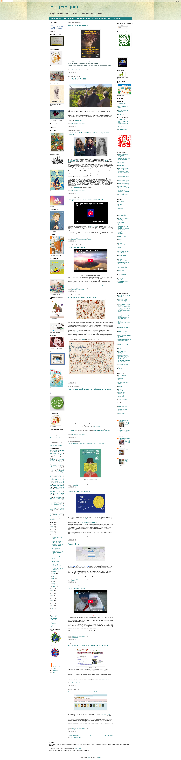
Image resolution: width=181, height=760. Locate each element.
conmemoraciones (74, 289)
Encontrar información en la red (124, 327)
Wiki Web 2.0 (120, 369)
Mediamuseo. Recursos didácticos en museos (123, 250)
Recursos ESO (121, 270)
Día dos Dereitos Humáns (76, 588)
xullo (53, 576)
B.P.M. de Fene (54, 615)
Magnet (83, 339)
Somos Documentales (122, 274)
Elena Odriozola (93, 522)
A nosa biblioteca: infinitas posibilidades (123, 155)
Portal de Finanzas (122, 255)
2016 (52, 593)
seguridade (52, 513)
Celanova (62, 461)
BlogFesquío (64, 6)
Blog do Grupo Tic (121, 105)
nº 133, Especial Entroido (123, 123)
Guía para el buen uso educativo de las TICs (122, 333)
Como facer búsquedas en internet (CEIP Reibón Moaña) (124, 306)
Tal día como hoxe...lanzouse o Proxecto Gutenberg (85, 692)
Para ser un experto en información (122, 352)
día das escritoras (57, 472)
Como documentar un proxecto (124, 304)
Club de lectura (69, 18)
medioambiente (61, 500)
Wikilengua (120, 282)
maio (53, 579)
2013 (52, 598)
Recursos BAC (121, 269)
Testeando (120, 368)
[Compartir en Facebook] (73, 72)
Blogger (99, 757)
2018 (52, 590)
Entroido (60, 491)
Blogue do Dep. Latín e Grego (124, 158)
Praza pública (121, 390)
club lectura (62, 464)
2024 (52, 527)
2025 (52, 526)
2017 (52, 591)
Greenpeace (120, 407)
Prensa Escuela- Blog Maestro (124, 262)
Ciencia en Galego (122, 375)
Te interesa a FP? (121, 278)
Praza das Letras (121, 259)
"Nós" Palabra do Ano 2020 (77, 79)
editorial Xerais (77, 187)
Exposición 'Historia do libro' (123, 168)
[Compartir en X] (72, 72)
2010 (52, 603)
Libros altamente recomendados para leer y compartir (86, 444)
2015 (52, 595)
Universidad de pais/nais (123, 281)
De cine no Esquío (83, 18)
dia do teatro (59, 476)
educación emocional (57, 484)
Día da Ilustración (57, 471)
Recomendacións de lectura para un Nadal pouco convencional (89, 389)
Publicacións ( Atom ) (78, 737)
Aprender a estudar (122, 215)
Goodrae (120, 239)
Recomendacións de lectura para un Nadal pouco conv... (57, 552)
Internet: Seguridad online (123, 344)
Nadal (51, 504)
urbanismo (60, 515)
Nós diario (120, 386)
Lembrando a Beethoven (76, 247)
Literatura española (60, 498)
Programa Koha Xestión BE (123, 191)
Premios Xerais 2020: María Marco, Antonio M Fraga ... (57, 542)
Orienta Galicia (121, 349)
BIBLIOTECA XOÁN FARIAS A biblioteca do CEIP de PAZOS (124, 431)
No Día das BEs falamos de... (124, 183)
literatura (52, 498)
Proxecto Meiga (121, 193)
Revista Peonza (121, 396)
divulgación (53, 478)
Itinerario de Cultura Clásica (123, 172)
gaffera (89, 757)
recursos (62, 509)
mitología (87, 381)
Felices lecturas (122, 448)
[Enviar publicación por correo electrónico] (87, 69)
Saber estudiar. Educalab (123, 364)
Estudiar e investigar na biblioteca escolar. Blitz (122, 329)
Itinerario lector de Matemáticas (124, 180)
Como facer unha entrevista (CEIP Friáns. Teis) (123, 318)
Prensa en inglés (121, 393)
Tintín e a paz (121, 195)
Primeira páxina (121, 190)
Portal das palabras (78, 120)
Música (82, 289)
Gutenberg (109, 714)
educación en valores (74, 637)
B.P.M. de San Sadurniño (56, 619)
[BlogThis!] (70, 72)
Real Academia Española (123, 266)
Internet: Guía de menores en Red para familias (124, 343)
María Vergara (55, 670)
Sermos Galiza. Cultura (122, 399)
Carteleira (120, 161)
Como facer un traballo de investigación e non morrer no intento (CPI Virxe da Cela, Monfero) (124, 315)
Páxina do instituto (121, 114)
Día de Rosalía (58, 475)
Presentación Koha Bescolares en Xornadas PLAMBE (124, 188)
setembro (54, 574)
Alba (53, 663)
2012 (52, 600)
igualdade (61, 496)
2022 (52, 531)
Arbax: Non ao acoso (122, 297)
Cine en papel (121, 162)
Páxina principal (56, 18)
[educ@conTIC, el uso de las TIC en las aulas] (53, 392)
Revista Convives (121, 413)
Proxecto (104, 714)
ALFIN (55, 451)
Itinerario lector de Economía (123, 176)
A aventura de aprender (122, 214)
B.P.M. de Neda (54, 618)
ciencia (58, 462)
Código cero (120, 376)
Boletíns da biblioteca (122, 159)
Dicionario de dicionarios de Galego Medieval (123, 229)
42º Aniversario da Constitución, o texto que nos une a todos (88, 645)
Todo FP (120, 279)
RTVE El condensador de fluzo (124, 360)
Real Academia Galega (122, 267)
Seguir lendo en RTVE (72, 677)
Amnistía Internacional (122, 404)
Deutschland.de (95, 285)
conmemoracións (53, 469)
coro (61, 469)
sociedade (73, 124)
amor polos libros (55, 453)
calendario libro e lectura (54, 461)
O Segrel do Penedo (123, 458)
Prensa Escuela (121, 353)
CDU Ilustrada (121, 222)
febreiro (54, 584)
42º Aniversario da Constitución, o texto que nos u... (57, 565)
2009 (52, 605)
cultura (81, 239)
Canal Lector (120, 220)
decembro (54, 535)
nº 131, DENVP (121, 126)
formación (58, 494)
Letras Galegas (57, 497)
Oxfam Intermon (121, 410)
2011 (52, 601)
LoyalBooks (120, 208)
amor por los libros (74, 381)
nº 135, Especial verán (122, 119)
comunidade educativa (57, 465)
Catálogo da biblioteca (122, 109)
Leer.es (119, 247)
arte (63, 456)
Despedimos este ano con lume (78, 25)
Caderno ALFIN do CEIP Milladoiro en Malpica (123, 300)
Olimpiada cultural (60, 505)
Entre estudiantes (121, 381)
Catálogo (117, 18)
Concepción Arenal (93, 226)
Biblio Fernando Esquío (57, 666)
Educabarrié (120, 233)
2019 (52, 588)
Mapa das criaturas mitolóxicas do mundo (82, 297)
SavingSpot (76, 331)
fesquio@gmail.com (77, 748)
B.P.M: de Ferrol (54, 613)
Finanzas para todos (122, 237)
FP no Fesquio (121, 112)
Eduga (119, 379)
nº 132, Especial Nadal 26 (123, 125)
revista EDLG (56, 510)
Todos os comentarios (123, 27)
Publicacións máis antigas (108, 735)
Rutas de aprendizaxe (122, 363)
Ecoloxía (62, 481)
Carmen (54, 668)
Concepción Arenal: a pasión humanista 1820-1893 (85, 200)
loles (54, 672)
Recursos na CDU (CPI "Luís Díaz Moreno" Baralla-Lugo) (123, 358)
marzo (53, 583)
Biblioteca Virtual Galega (123, 216)
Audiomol (120, 204)
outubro (54, 573)
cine (63, 462)
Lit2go (119, 207)
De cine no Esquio (121, 165)
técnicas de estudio (58, 514)
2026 (52, 524)
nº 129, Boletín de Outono (123, 129)
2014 (52, 596)
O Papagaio (120, 389)
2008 (52, 606)
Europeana (53, 623)
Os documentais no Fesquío (101, 18)
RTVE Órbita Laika (122, 361)
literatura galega (57, 499)
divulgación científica (57, 479)
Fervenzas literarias (122, 236)
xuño (53, 578)
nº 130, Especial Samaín (123, 128)
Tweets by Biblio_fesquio (122, 52)
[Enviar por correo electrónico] (69, 72)
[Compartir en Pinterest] (75, 72)
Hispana (120, 243)
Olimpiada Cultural (122, 186)
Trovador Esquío (53, 515)
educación (61, 482)
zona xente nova (105, 679)
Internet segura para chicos (123, 337)
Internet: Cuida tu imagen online (124, 339)
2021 (52, 532)
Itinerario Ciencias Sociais (123, 171)
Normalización (57, 504)
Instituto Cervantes (122, 244)
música (55, 503)
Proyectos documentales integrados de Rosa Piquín (123, 356)
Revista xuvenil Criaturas (123, 398)
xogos (57, 518)
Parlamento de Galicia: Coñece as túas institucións (124, 252)
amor (61, 451)
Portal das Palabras (85, 566)
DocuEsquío (120, 166)
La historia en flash (122, 246)
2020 (52, 534)
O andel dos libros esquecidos (124, 184)
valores (55, 516)
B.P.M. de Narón (54, 616)
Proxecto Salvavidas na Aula (123, 412)
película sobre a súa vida (107, 285)
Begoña (54, 664)
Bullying (60, 460)
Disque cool (120, 378)
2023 (52, 529)
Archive (119, 202)
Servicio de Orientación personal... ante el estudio (123, 366)
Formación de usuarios (122, 331)
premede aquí (97, 426)
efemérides (85, 239)
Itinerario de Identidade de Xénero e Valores (123, 175)
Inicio (91, 735)
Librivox (119, 205)
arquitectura (57, 456)
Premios (79, 538)
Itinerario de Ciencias (122, 169)
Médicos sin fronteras (122, 409)
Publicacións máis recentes (73, 735)
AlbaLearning (121, 201)
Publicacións (121, 25)
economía (55, 482)
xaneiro (54, 586)
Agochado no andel (122, 156)
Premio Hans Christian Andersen (79, 491)
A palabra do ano (73, 544)
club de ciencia (55, 464)
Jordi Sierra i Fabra (85, 522)
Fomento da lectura (81, 435)
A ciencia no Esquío (122, 103)
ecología (56, 481)
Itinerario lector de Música (123, 181)
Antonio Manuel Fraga (74, 160)
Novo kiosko (120, 387)
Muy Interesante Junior (122, 385)
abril (53, 581)
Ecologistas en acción (122, 406)
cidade (53, 462)
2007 (52, 608)
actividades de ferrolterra (75, 239)
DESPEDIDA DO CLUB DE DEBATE (127, 423)
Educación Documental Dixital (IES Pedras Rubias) (124, 326)
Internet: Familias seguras (123, 340)
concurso (53, 466)
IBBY (86, 518)
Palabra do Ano (72, 566)
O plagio (120, 348)
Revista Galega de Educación (124, 395)
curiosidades (83, 381)
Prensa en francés (121, 392)
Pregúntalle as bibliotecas (123, 260)
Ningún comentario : (82, 69)
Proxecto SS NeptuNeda (123, 194)
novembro (54, 571)
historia (52, 496)
